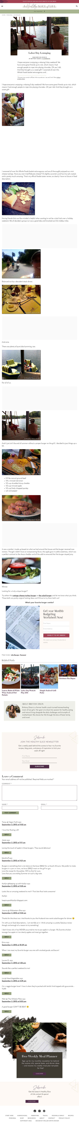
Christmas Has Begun (67, 678)
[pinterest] (44, 1111)
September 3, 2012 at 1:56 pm (14, 963)
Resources (32, 1118)
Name (5, 804)
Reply (7, 834)
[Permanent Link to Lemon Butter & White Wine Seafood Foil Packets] (11, 666)
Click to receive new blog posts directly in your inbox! (39, 1)
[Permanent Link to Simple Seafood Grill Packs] (49, 666)
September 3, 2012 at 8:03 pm (14, 1001)
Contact (51, 1118)
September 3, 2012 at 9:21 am (14, 861)
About (42, 1118)
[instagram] (39, 1111)
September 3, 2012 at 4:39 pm (14, 981)
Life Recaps (15, 655)
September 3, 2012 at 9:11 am (13, 843)
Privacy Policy (64, 1118)
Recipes (71, 1115)
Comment (7, 784)
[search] (77, 6)
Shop (22, 1118)
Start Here (9, 1115)
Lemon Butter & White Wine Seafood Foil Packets (11, 693)
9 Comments (46, 58)
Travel (45, 1115)
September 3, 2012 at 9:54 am (14, 913)
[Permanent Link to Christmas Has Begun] (68, 666)
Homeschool (22, 1115)
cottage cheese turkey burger (24, 596)
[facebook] (34, 1111)
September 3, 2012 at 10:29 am (14, 945)
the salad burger (45, 596)
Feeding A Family (58, 1115)
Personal (23, 655)
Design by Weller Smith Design (47, 1120)
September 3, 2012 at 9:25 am (14, 886)
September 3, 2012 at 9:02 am (14, 825)
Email (44, 804)
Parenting (35, 1115)
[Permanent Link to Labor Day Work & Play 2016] (30, 666)
